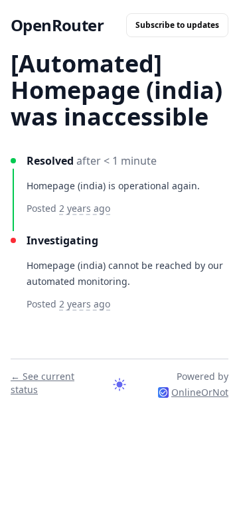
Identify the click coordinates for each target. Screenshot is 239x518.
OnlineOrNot (199, 392)
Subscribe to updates (177, 25)
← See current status (42, 383)
